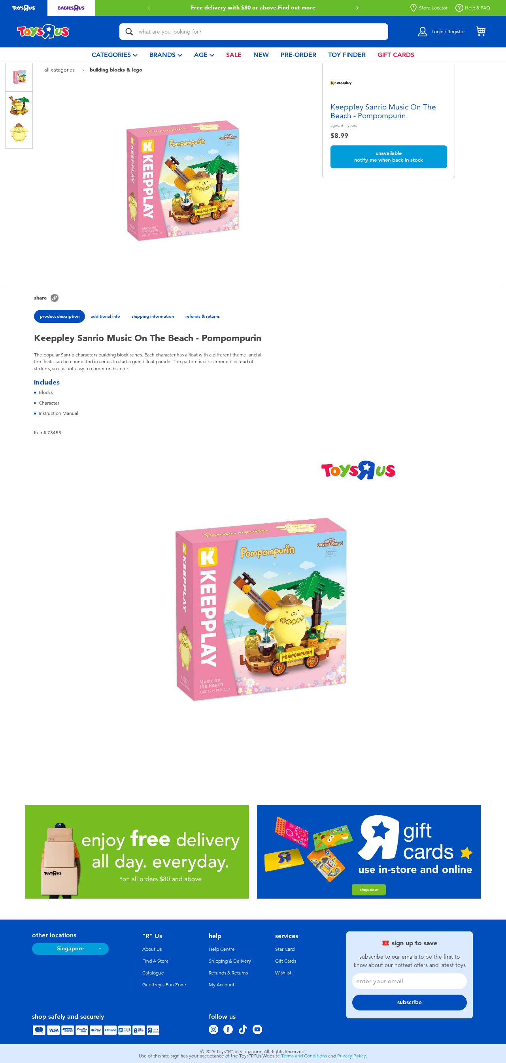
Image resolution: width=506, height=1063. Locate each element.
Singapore (70, 948)
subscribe (409, 1002)
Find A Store (155, 961)
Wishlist (283, 973)
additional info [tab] (105, 316)
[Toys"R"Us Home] (43, 31)
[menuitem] (114, 55)
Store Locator (433, 8)
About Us (152, 949)
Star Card (285, 949)
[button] (148, 8)
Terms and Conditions (304, 1056)
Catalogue (153, 973)
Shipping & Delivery (230, 961)
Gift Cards (285, 961)
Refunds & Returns (228, 973)
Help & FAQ (477, 8)
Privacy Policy (351, 1056)
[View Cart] (480, 31)
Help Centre (222, 949)
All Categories (60, 69)
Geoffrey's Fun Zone (164, 985)
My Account (221, 985)
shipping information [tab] (153, 316)
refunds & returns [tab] (202, 316)
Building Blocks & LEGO (116, 69)
